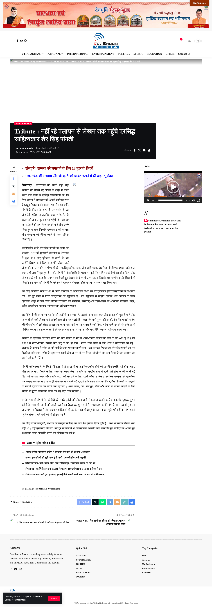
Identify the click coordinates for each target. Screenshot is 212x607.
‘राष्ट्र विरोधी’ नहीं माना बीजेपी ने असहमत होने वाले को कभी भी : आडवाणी (57, 452)
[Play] (148, 200)
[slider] (170, 200)
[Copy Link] (124, 502)
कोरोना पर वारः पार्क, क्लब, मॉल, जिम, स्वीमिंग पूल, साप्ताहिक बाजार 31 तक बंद (60, 463)
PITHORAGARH (23, 123)
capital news (41, 489)
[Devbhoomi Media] (106, 40)
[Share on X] (139, 150)
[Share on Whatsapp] (102, 502)
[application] (173, 187)
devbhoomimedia (24, 148)
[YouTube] (21, 40)
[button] (54, 598)
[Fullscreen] (198, 200)
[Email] (144, 150)
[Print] (149, 150)
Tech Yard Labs (131, 603)
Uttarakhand (54, 489)
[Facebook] (17, 40)
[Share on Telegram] (110, 502)
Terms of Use (20, 600)
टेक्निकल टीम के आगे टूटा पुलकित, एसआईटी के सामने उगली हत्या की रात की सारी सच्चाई (64, 474)
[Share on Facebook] (134, 150)
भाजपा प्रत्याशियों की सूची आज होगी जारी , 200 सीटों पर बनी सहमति (55, 457)
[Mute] (193, 200)
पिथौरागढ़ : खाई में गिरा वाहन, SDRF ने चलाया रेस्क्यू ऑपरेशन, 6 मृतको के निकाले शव (63, 468)
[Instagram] (25, 40)
